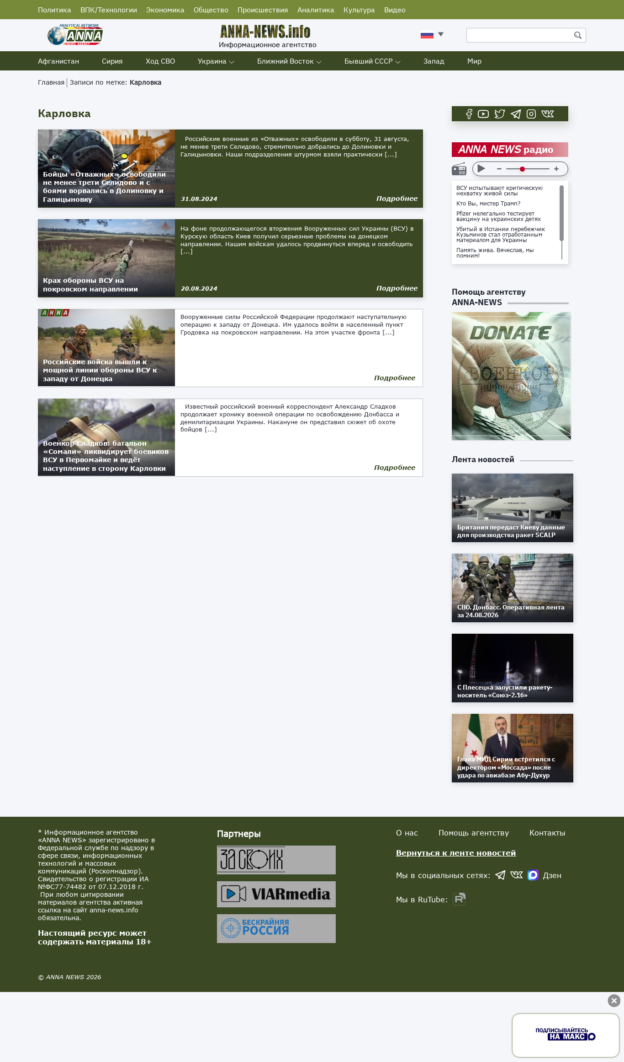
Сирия (112, 60)
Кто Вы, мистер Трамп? (488, 203)
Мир (474, 60)
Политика (54, 9)
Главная (51, 82)
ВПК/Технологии (108, 9)
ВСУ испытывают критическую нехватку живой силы (499, 190)
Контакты (547, 832)
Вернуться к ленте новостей (456, 852)
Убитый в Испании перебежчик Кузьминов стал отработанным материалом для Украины (500, 234)
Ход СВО (160, 60)
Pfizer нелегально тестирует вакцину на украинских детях (498, 216)
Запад (433, 60)
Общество (211, 9)
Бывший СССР (368, 60)
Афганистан (58, 60)
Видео (395, 9)
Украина (212, 60)
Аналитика (315, 9)
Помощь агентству (474, 832)
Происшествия (263, 9)
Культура (359, 9)
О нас (407, 832)
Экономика (165, 9)
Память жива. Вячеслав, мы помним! (495, 253)
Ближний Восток (285, 60)
